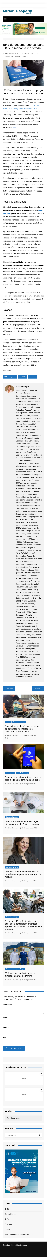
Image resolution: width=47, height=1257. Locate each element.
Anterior (10, 689)
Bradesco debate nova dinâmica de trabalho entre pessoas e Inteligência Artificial (23, 874)
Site (4, 1037)
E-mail (6, 1027)
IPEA (7, 1219)
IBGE (23, 377)
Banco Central (10, 1214)
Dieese (7, 1229)
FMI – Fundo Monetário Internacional (19, 1235)
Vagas (22, 969)
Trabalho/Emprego (21, 56)
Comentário (8, 1004)
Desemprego (9, 56)
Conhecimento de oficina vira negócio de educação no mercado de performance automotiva (23, 729)
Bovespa (8, 1224)
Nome (5, 1017)
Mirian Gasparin (10, 53)
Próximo (37, 689)
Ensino (8, 722)
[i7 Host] (21, 1171)
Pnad (33, 377)
